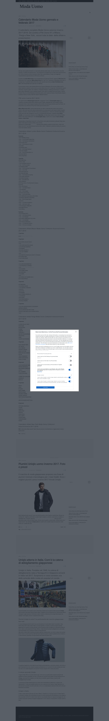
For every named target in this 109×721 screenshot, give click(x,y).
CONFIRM (45, 387)
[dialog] (54, 360)
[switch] (70, 356)
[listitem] (54, 353)
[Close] (76, 332)
